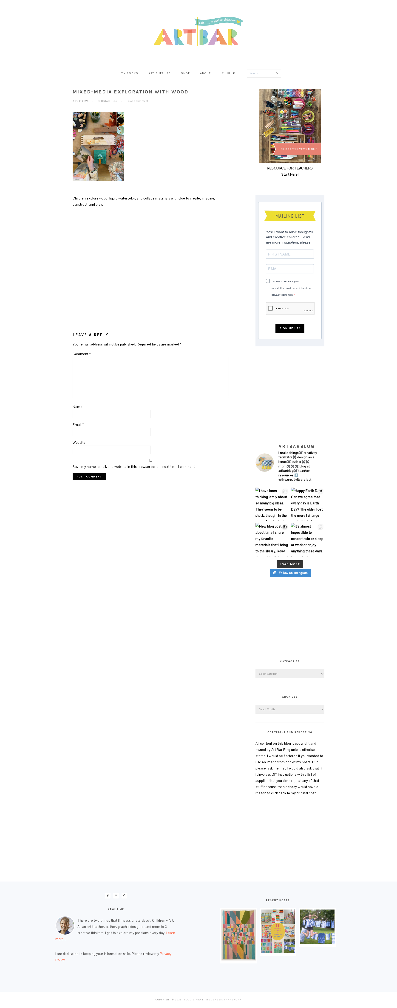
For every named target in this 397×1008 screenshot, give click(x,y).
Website (79, 442)
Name (79, 406)
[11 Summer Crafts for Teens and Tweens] (278, 952)
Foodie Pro (192, 999)
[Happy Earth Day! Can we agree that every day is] (307, 504)
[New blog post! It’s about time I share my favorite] (272, 539)
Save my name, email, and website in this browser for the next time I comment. (134, 466)
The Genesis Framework (223, 999)
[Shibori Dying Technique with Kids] (317, 942)
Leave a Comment (137, 101)
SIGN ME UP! (290, 328)
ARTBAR (198, 31)
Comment (82, 354)
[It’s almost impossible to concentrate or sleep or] (307, 539)
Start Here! (290, 174)
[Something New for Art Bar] (238, 959)
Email (78, 424)
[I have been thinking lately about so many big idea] (272, 504)
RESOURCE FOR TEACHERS (290, 168)
